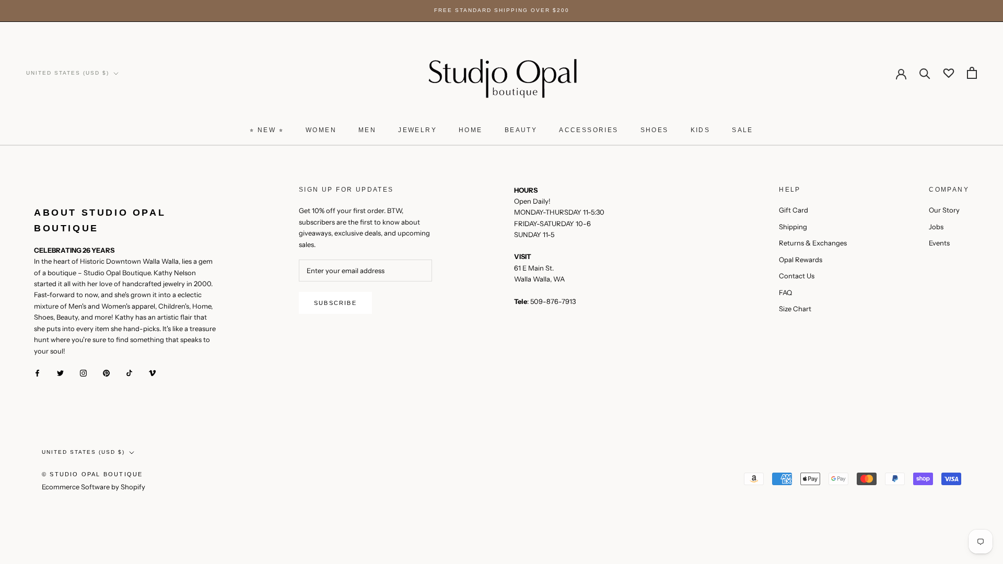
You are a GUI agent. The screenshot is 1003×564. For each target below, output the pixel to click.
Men (367, 130)
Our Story (944, 210)
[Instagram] (83, 372)
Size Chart (795, 308)
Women (321, 130)
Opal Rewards (800, 259)
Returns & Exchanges (813, 243)
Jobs (936, 226)
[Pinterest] (106, 372)
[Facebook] (37, 372)
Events (939, 243)
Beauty (521, 130)
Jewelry (417, 130)
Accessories (588, 130)
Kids (700, 130)
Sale (742, 130)
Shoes (654, 130)
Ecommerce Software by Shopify (93, 487)
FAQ (785, 292)
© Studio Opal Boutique (92, 474)
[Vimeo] (152, 372)
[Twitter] (60, 372)
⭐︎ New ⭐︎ (267, 130)
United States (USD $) (67, 73)
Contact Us (796, 276)
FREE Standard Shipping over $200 (501, 10)
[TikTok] (129, 372)
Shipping (793, 226)
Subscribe (335, 303)
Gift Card (793, 210)
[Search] (924, 72)
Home (471, 130)
